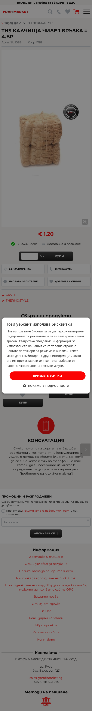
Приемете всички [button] (47, 376)
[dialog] (46, 356)
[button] (46, 385)
